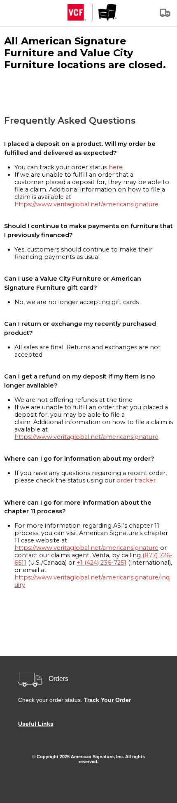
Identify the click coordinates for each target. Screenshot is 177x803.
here (116, 167)
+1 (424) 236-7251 (101, 562)
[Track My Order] (165, 15)
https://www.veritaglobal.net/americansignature (86, 204)
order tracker (136, 480)
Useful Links (36, 723)
